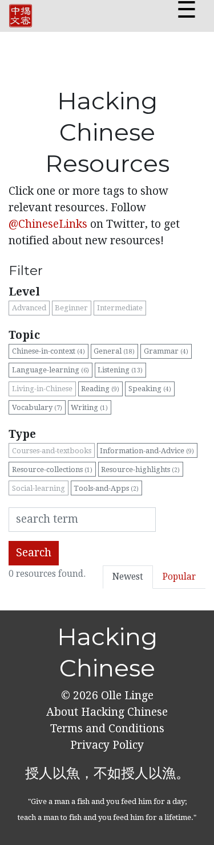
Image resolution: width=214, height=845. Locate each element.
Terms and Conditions (107, 728)
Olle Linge (126, 695)
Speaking (149, 388)
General (114, 351)
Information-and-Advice (147, 450)
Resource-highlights (140, 469)
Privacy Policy (107, 745)
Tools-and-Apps (106, 488)
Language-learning (50, 370)
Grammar (166, 351)
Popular (179, 577)
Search (33, 552)
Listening (120, 370)
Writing (89, 407)
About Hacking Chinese (107, 712)
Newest (127, 577)
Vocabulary (37, 407)
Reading (100, 388)
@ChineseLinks (48, 224)
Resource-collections (52, 469)
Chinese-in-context (48, 351)
